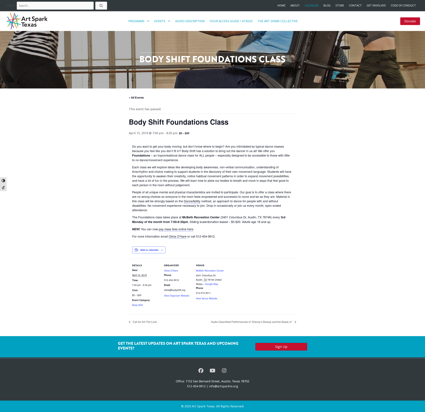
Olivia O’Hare (177, 236)
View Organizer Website (176, 295)
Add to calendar (149, 249)
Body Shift (137, 305)
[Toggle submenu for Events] (169, 21)
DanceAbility (192, 201)
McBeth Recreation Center (210, 270)
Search (11, 5)
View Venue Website (206, 298)
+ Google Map (210, 284)
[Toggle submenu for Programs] (148, 21)
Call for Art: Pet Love (144, 322)
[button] (101, 5)
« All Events (136, 97)
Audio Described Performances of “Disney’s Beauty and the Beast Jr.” (252, 322)
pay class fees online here (176, 229)
